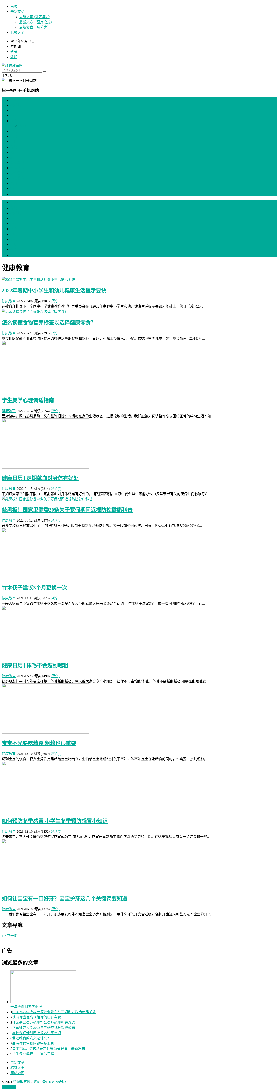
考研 (13, 142)
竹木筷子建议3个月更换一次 (34, 587)
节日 (13, 189)
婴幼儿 (15, 105)
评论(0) (56, 301)
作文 (13, 194)
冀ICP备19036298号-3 (49, 1082)
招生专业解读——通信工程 (33, 1054)
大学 (13, 121)
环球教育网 (22, 1082)
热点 (13, 152)
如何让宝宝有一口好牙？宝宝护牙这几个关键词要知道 (64, 899)
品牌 (13, 147)
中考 (13, 131)
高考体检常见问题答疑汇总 (33, 1043)
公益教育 (17, 162)
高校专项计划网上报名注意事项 (36, 1033)
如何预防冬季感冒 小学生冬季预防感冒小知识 (55, 821)
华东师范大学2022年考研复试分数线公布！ (45, 1028)
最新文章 (17, 12)
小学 (13, 110)
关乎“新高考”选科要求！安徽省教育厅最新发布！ (50, 1048)
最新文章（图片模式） (36, 22)
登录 (13, 52)
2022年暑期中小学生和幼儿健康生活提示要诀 (54, 290)
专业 (22, 126)
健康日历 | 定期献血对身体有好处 (40, 478)
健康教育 (17, 168)
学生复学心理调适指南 (28, 400)
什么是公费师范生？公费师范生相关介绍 (43, 1022)
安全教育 (17, 173)
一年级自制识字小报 (26, 1007)
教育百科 (17, 183)
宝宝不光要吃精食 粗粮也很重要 (39, 743)
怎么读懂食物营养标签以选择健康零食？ (49, 322)
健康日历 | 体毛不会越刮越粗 (35, 665)
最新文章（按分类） (35, 27)
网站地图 (17, 1073)
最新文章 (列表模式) (34, 17)
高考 (13, 136)
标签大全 (17, 32)
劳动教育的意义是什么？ (31, 1038)
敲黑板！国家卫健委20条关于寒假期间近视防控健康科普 (67, 510)
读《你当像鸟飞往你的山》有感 (36, 1017)
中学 (13, 115)
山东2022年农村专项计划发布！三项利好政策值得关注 (54, 1012)
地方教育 (17, 178)
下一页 (12, 936)
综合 (13, 157)
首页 (13, 6)
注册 (13, 57)
